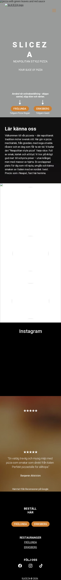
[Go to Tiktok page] (41, 566)
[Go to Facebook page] (20, 566)
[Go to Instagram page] (30, 566)
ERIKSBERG (42, 108)
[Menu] (54, 10)
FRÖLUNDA (19, 108)
